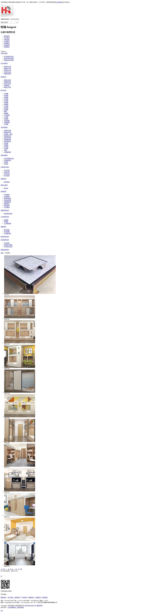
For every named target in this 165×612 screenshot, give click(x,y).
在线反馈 (7, 45)
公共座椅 (7, 115)
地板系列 (3, 226)
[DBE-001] (19, 318)
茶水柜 (6, 143)
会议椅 (6, 100)
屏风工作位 (7, 80)
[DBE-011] (19, 466)
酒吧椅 (6, 104)
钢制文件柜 (7, 132)
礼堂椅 (6, 106)
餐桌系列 (7, 205)
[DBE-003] (19, 367)
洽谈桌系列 (7, 160)
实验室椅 (7, 122)
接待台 (6, 188)
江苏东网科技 (12, 607)
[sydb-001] (30, 293)
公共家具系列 (5, 216)
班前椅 (6, 97)
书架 (5, 150)
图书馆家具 (7, 198)
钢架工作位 (7, 87)
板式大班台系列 (9, 58)
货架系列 (3, 179)
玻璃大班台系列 (9, 60)
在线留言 (38, 597)
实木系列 (7, 243)
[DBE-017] (19, 540)
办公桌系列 (4, 63)
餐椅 (5, 111)
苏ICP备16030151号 (31, 605)
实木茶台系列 (8, 246)
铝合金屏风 (7, 200)
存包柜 (6, 146)
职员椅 (6, 99)
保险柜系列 (7, 139)
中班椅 (6, 95)
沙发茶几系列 (5, 167)
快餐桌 (6, 221)
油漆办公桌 (7, 70)
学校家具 (3, 191)
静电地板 (7, 230)
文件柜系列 (4, 127)
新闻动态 (7, 39)
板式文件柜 (7, 137)
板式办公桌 (7, 66)
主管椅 (6, 124)
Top (2, 610)
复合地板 (7, 231)
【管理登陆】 (20, 607)
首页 (2, 253)
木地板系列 (7, 233)
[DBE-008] (19, 441)
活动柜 (6, 148)
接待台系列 (4, 185)
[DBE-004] (19, 392)
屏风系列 (3, 77)
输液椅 (6, 113)
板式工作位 (7, 83)
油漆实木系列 (8, 245)
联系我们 (7, 47)
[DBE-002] (19, 343)
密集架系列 (7, 136)
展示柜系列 (7, 141)
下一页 (20, 569)
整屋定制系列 (5, 249)
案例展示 (7, 43)
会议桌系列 (4, 155)
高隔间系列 (7, 82)
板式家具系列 (5, 236)
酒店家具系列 (5, 210)
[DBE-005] (19, 417)
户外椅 (6, 117)
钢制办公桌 (7, 68)
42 (12, 569)
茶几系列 (7, 175)
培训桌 (6, 162)
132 (16, 569)
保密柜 (6, 145)
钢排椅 (6, 110)
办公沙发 (7, 170)
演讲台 (6, 164)
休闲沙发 (7, 172)
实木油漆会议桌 (9, 158)
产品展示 (7, 41)
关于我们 (7, 38)
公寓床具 (7, 196)
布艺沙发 (7, 174)
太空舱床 (7, 207)
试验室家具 (7, 202)
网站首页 (7, 36)
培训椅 (6, 108)
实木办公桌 (7, 72)
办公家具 (58, 2)
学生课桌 (7, 194)
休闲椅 (6, 102)
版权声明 (39, 605)
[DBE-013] (19, 515)
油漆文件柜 (7, 130)
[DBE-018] (19, 565)
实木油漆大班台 (9, 56)
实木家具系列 (5, 240)
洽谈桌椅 (7, 120)
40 (8, 569)
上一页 (3, 569)
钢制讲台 (7, 203)
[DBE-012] (19, 491)
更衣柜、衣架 (8, 134)
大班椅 (6, 93)
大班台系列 (4, 53)
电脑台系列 (7, 73)
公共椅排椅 (7, 223)
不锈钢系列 (7, 152)
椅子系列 (3, 90)
